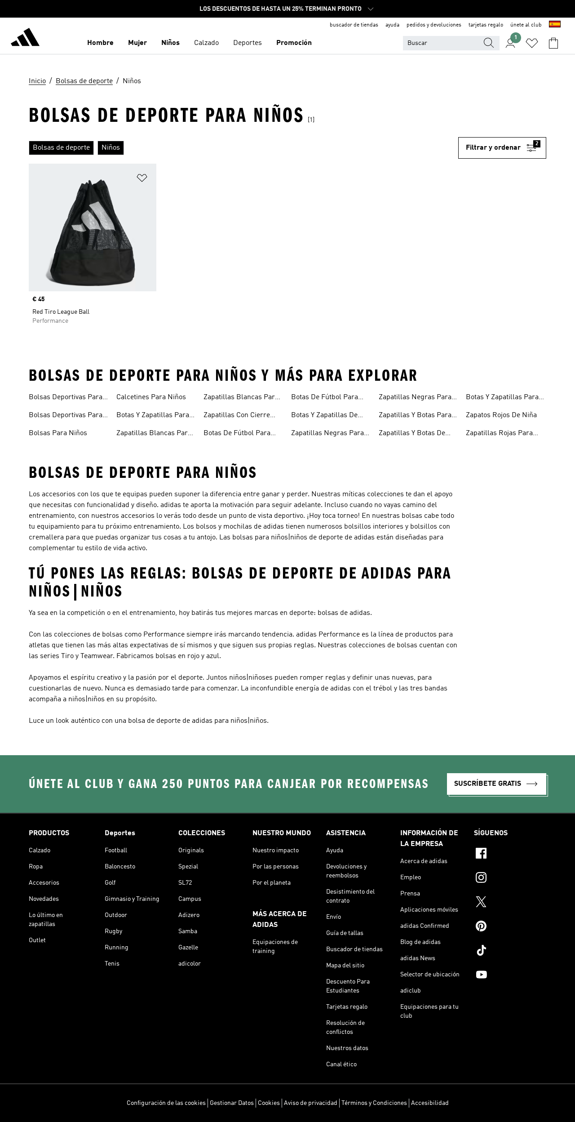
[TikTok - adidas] (510, 951)
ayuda (392, 25)
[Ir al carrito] (553, 43)
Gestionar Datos (232, 1103)
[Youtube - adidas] (510, 976)
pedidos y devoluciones (434, 25)
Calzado (206, 43)
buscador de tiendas (354, 25)
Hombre (100, 43)
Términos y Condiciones (374, 1103)
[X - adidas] (510, 903)
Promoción (294, 43)
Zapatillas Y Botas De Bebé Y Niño (412, 434)
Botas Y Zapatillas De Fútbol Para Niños (324, 416)
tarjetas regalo (486, 25)
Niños (170, 43)
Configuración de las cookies (166, 1103)
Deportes (247, 43)
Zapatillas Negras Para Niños (415, 398)
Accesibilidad (430, 1103)
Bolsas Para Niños (58, 433)
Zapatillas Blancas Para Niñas (153, 434)
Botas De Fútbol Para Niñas (236, 434)
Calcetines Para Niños (151, 397)
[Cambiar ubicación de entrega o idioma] (554, 25)
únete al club (526, 25)
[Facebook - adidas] (510, 854)
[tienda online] (25, 38)
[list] (243, 148)
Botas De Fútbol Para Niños (324, 398)
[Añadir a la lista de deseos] (142, 179)
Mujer (137, 43)
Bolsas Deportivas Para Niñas (65, 398)
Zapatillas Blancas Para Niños (241, 398)
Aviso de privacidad (310, 1103)
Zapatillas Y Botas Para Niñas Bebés (415, 416)
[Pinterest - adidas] (510, 927)
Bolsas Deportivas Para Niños (65, 416)
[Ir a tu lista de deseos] (532, 43)
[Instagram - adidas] (510, 879)
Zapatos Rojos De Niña (501, 415)
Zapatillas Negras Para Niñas (327, 434)
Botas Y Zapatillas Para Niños (502, 398)
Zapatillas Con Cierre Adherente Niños (236, 416)
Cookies (269, 1103)
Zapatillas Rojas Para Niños (499, 434)
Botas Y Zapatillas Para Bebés (152, 416)
